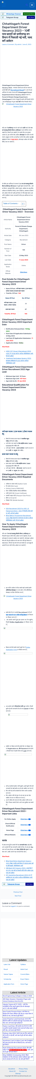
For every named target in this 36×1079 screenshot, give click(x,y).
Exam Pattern (24, 979)
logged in (14, 906)
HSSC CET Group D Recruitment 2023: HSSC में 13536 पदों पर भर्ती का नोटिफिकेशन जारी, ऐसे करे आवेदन (19, 353)
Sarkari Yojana (8, 974)
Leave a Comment (8, 44)
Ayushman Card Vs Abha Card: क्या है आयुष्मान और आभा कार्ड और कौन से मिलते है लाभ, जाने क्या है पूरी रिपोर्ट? (18, 1042)
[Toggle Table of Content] (22, 204)
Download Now (29, 14)
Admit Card (24, 969)
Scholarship (7, 979)
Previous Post (18, 892)
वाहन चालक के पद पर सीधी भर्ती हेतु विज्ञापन (16, 615)
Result (6, 969)
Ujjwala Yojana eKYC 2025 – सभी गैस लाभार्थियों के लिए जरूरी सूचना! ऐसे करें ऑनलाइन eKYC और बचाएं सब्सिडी (16, 1006)
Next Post (18, 896)
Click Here (24, 819)
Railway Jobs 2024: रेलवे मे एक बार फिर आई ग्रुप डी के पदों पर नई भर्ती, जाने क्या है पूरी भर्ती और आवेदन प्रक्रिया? (18, 1035)
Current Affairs (24, 974)
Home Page (24, 984)
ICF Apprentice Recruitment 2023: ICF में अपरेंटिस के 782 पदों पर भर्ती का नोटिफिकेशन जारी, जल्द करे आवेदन (19, 877)
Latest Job (7, 964)
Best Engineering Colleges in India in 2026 (17, 996)
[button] (27, 5)
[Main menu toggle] (32, 5)
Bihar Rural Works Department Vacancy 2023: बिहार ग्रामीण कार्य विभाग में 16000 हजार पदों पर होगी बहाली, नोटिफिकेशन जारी (19, 863)
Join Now (31, 17)
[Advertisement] (18, 1064)
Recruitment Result (17, 90)
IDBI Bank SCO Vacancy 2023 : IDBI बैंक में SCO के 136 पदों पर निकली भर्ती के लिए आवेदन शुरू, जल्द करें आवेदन (20, 870)
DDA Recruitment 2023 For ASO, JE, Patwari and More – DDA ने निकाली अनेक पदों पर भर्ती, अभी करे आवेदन (19, 511)
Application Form (9, 984)
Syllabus (23, 964)
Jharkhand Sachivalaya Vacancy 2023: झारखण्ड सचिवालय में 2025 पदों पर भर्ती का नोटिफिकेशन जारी (18, 360)
